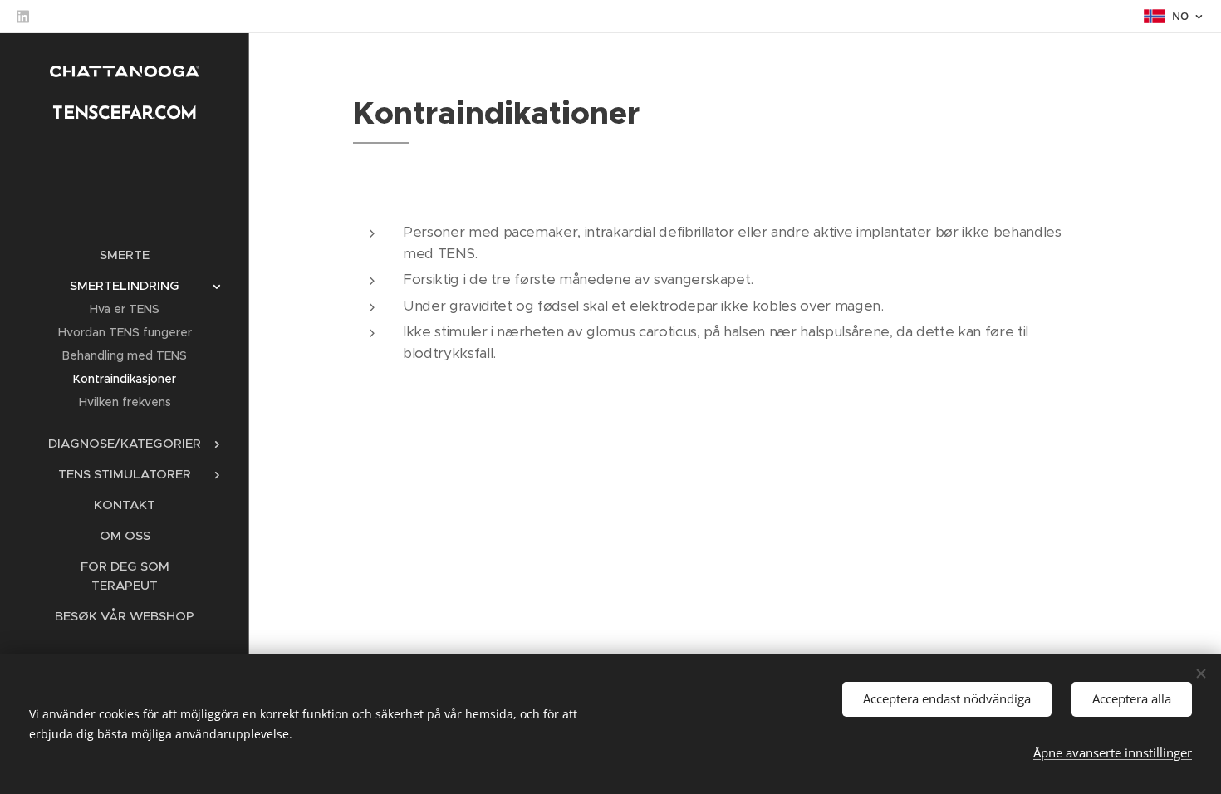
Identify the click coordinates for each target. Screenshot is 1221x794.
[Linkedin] (22, 16)
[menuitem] (124, 254)
